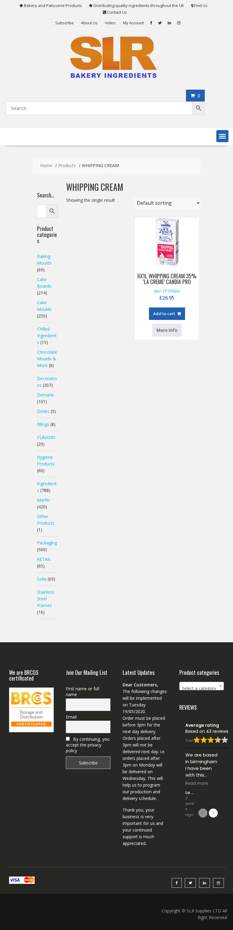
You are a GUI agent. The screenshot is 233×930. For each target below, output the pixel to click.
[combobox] (201, 686)
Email (71, 717)
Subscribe (64, 23)
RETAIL (44, 559)
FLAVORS (46, 437)
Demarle (45, 395)
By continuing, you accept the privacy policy (88, 744)
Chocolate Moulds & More (47, 358)
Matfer (43, 500)
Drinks (43, 411)
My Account (133, 23)
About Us (89, 23)
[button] (222, 136)
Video (110, 23)
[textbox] (202, 688)
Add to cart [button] (164, 313)
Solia (41, 579)
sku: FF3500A (167, 286)
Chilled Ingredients (47, 335)
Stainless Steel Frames (45, 598)
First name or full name (82, 691)
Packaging (47, 543)
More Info (167, 330)
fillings (43, 424)
